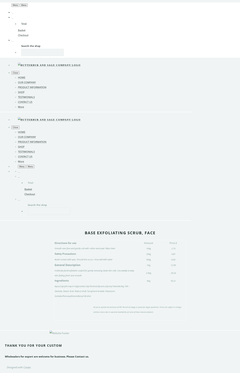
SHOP (21, 92)
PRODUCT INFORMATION (32, 87)
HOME (21, 77)
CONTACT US (25, 102)
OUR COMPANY (27, 82)
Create (27, 367)
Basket (21, 30)
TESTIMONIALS (26, 97)
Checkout (23, 35)
